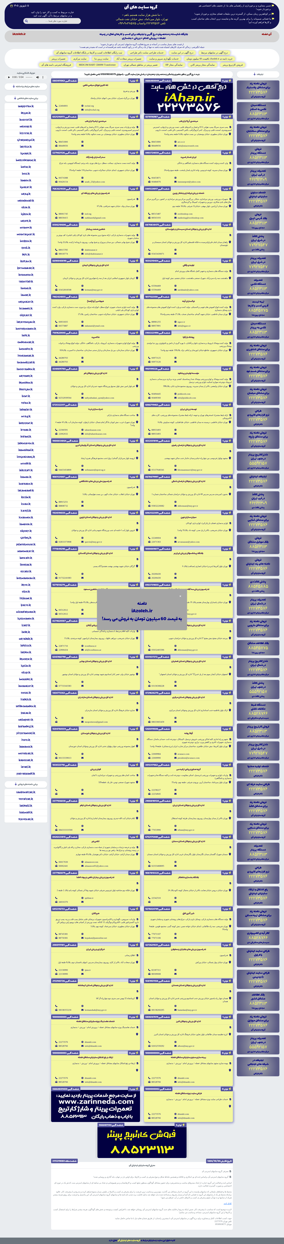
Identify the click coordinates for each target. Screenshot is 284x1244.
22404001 (63, 106)
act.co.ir (181, 142)
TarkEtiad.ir (26, 281)
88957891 (156, 326)
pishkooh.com (184, 394)
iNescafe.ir (26, 558)
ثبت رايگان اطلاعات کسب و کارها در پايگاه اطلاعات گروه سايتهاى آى (89, 52)
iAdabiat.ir (26, 409)
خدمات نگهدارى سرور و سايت (164, 59)
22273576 (63, 1042)
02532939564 (65, 398)
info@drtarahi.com (93, 1046)
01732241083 (65, 578)
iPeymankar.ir (26, 268)
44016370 (63, 902)
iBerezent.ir (26, 423)
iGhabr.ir (25, 153)
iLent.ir (26, 396)
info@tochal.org (92, 110)
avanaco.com (183, 754)
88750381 (63, 938)
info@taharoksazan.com (95, 434)
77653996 (156, 830)
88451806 (156, 142)
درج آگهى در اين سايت (182, 52)
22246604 (156, 538)
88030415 (63, 218)
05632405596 (158, 650)
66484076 (156, 182)
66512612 (63, 610)
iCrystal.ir (26, 133)
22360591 (63, 430)
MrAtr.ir (26, 221)
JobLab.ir (26, 713)
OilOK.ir (25, 207)
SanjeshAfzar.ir (25, 792)
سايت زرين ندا (101, 59)
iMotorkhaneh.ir (26, 328)
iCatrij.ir (26, 510)
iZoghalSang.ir (26, 456)
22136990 (63, 970)
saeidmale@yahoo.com (188, 290)
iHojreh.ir (26, 241)
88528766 (63, 1046)
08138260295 (158, 1010)
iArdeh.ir (26, 652)
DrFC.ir (26, 254)
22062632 (63, 434)
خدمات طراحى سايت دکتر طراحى (147, 52)
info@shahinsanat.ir (94, 254)
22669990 (156, 758)
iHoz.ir (26, 173)
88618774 (63, 254)
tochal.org (89, 106)
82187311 (156, 970)
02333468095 (158, 866)
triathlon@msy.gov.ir (187, 614)
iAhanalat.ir (26, 686)
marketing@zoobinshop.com (190, 218)
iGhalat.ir (26, 187)
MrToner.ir (26, 376)
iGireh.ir (26, 214)
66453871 (156, 178)
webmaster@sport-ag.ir (95, 470)
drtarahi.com (90, 1042)
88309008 (156, 974)
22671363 (156, 542)
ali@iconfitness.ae (93, 650)
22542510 (156, 898)
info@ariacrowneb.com (188, 146)
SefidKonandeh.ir (26, 706)
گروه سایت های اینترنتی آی (129, 1240)
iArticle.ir (26, 146)
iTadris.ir (26, 699)
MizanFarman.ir (26, 611)
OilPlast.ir (26, 315)
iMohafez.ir (26, 349)
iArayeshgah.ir (26, 322)
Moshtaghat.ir (26, 234)
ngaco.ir (181, 322)
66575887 (63, 326)
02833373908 (65, 542)
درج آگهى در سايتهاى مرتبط (214, 52)
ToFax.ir (26, 403)
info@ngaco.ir (184, 326)
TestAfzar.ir (26, 799)
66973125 (156, 358)
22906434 (63, 650)
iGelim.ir (26, 665)
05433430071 (158, 254)
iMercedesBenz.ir (26, 160)
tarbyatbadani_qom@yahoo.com (99, 398)
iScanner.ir (26, 308)
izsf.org (88, 214)
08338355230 (65, 1010)
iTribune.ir (26, 598)
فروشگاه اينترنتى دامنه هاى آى (56, 65)
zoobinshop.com (185, 214)
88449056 (156, 146)
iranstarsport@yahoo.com (189, 182)
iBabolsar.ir (26, 760)
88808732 (63, 506)
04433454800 (65, 470)
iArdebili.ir (26, 805)
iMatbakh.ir (26, 483)
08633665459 (158, 722)
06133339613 (65, 758)
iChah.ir (26, 504)
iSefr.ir (26, 335)
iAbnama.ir (26, 746)
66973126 (156, 362)
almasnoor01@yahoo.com (96, 866)
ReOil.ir (26, 247)
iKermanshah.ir (25, 578)
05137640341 (158, 470)
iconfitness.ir (90, 646)
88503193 (156, 218)
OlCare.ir (25, 571)
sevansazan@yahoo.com (189, 542)
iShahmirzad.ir (26, 362)
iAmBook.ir (25, 524)
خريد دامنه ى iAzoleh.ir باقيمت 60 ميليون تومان (210, 59)
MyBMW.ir (26, 227)
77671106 (156, 938)
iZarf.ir (26, 625)
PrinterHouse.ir (26, 544)
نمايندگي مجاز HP (174, 65)
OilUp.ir (25, 672)
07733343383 (65, 686)
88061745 (63, 214)
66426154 (63, 182)
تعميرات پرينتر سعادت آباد (128, 59)
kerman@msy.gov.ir (93, 290)
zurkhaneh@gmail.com (95, 218)
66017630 (63, 862)
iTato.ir (25, 740)
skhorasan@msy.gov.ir (188, 650)
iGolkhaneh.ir (25, 618)
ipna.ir (88, 970)
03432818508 (65, 290)
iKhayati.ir (25, 119)
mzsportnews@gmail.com (96, 722)
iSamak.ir (25, 477)
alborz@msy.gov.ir (186, 1046)
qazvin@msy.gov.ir (93, 542)
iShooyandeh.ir (26, 369)
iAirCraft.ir (26, 470)
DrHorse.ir (26, 659)
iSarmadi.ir (26, 812)
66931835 (63, 322)
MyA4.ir (26, 416)
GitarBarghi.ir (26, 140)
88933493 (156, 430)
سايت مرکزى (79, 59)
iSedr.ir (26, 632)
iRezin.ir (26, 497)
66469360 (156, 398)
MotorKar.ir (25, 753)
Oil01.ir (26, 591)
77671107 (156, 934)
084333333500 (65, 830)
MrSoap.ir (26, 126)
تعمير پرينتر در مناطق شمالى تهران (141, 65)
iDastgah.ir (26, 389)
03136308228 (158, 686)
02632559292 (158, 1046)
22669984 (156, 754)
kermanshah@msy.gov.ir (95, 1010)
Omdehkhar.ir (25, 342)
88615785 (63, 250)
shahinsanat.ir (91, 250)
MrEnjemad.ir (26, 200)
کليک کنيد (228, 1203)
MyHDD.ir (26, 463)
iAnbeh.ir (25, 180)
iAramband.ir (26, 490)
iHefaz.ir (26, 167)
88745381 (63, 934)
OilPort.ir (26, 531)
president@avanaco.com (189, 758)
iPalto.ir (26, 605)
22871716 (63, 646)
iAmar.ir (26, 295)
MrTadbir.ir (26, 638)
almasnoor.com (91, 862)
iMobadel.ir (26, 679)
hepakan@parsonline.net (96, 938)
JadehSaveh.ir (26, 443)
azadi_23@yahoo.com (95, 182)
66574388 (63, 178)
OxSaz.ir (26, 692)
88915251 (63, 502)
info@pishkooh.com (187, 398)
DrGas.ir (26, 113)
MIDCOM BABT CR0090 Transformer (97, 65)
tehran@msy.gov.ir (186, 830)
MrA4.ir (26, 194)
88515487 (156, 214)
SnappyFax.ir (26, 106)
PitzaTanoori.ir (25, 733)
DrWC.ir (25, 585)
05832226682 (158, 506)
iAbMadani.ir (26, 450)
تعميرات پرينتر (58, 59)
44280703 (63, 358)
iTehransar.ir (26, 355)
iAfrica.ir (25, 645)
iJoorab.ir (26, 564)
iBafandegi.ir (26, 726)
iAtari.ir (26, 767)
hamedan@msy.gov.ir (187, 1010)
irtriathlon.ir (183, 610)
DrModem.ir (26, 382)
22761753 (156, 614)
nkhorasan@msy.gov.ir (188, 506)
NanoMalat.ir (25, 551)
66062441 (63, 866)
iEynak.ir (26, 429)
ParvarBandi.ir (26, 773)
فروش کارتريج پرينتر (233, 65)
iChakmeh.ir (26, 517)
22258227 (156, 790)
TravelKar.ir (25, 819)
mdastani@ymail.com (94, 326)
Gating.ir (25, 537)
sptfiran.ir (89, 898)
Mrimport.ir (25, 719)
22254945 (156, 794)
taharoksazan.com (93, 430)
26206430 (156, 574)
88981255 (156, 322)
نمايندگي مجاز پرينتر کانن (202, 65)
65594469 (156, 286)
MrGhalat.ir (25, 301)
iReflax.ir (26, 261)
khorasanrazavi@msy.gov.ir (190, 470)
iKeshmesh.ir (25, 274)
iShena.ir (26, 288)
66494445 (156, 394)
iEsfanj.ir (25, 436)
